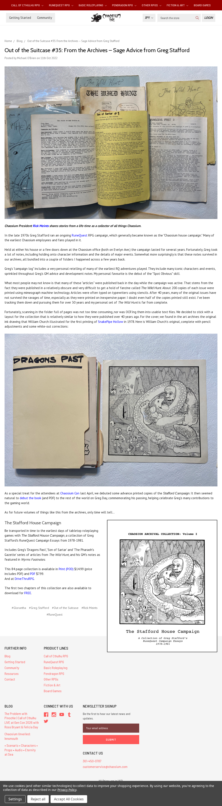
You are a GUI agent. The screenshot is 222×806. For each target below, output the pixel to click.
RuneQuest (79, 235)
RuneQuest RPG (59, 5)
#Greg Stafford (39, 608)
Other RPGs (150, 5)
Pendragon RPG (123, 5)
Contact (10, 679)
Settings (15, 799)
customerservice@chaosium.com (105, 766)
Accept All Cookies (69, 799)
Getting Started (20, 18)
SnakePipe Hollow (110, 322)
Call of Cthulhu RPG (26, 5)
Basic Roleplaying (91, 5)
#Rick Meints (90, 608)
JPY (148, 18)
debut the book (30, 498)
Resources (12, 673)
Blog (7, 656)
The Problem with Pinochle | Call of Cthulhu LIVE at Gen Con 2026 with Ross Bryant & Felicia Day (22, 720)
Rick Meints (41, 226)
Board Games (202, 5)
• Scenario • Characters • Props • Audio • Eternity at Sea (21, 749)
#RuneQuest (54, 614)
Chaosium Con (69, 493)
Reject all (38, 799)
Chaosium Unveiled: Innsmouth (18, 736)
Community (44, 18)
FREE (27, 593)
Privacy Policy (66, 790)
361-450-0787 (92, 761)
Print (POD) (66, 569)
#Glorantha (19, 608)
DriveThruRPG (24, 579)
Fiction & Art (176, 5)
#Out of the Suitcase (65, 608)
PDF (32, 574)
